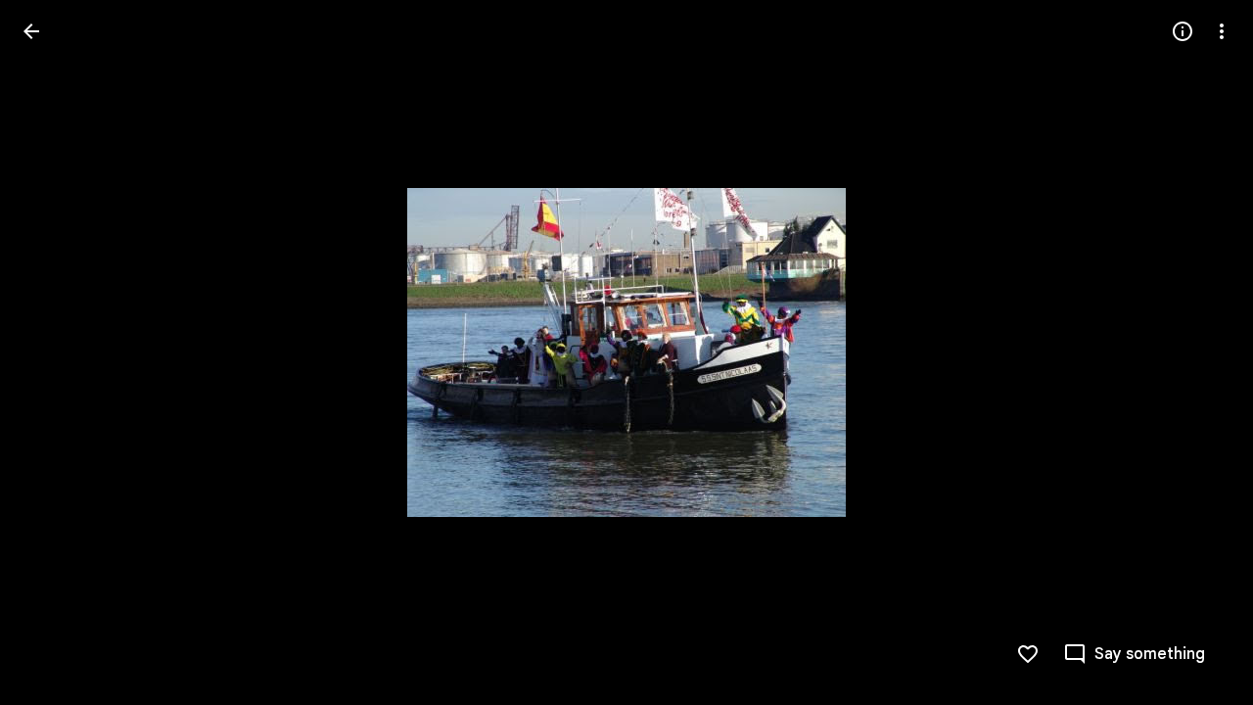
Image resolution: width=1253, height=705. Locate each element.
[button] (54, 352)
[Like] (1028, 654)
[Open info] (1182, 31)
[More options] (1221, 31)
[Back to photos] (31, 31)
